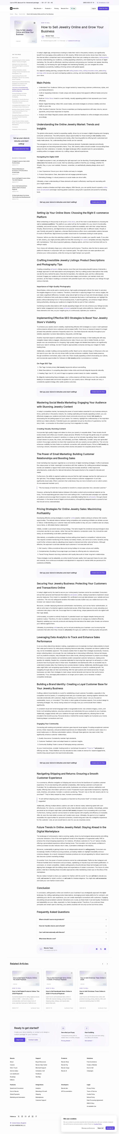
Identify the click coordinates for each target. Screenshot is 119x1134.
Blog (16, 14)
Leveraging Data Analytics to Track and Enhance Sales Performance (21, 106)
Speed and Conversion (16, 1088)
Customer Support (41, 1100)
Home (11, 14)
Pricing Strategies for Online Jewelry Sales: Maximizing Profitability (19, 95)
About (11, 1062)
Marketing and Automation (17, 1097)
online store (71, 222)
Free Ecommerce (92, 1062)
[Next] (107, 964)
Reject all (100, 1128)
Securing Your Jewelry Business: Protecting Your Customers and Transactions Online (20, 101)
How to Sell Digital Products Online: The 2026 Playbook (21, 179)
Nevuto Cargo (65, 1068)
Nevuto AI (64, 1071)
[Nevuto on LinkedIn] (32, 1116)
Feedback (38, 1074)
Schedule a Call (104, 2)
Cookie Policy (91, 1094)
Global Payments (15, 1094)
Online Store (49, 98)
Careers (12, 1065)
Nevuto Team (50, 36)
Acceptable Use (91, 1106)
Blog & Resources (41, 1062)
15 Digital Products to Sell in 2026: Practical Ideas (21, 162)
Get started (88, 1040)
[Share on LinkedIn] (105, 949)
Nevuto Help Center (41, 1065)
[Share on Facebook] (96, 949)
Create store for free (98, 202)
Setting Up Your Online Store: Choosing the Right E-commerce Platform (20, 66)
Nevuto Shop (65, 1062)
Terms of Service (92, 1091)
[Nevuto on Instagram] (22, 1116)
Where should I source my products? (51, 919)
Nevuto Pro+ (65, 8)
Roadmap (13, 1077)
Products (48, 8)
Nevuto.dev (64, 1088)
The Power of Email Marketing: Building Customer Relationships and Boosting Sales (20, 89)
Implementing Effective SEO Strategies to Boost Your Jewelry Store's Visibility (20, 77)
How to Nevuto (14, 1091)
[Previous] (102, 964)
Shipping (38, 1094)
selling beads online (75, 71)
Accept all (110, 1128)
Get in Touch (13, 1068)
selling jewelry (104, 57)
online (73, 518)
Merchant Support (41, 1068)
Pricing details (65, 1040)
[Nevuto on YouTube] (25, 1116)
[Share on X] (101, 949)
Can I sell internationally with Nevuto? (52, 932)
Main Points (15, 57)
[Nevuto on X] (18, 1116)
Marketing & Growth (41, 1091)
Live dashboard (14, 1074)
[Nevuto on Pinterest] (36, 1116)
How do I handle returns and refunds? (52, 926)
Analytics (38, 1088)
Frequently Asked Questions (19, 129)
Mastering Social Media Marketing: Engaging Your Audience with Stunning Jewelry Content (21, 83)
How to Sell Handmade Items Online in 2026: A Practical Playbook (19, 187)
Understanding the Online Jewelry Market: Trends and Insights (21, 60)
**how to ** (91, 748)
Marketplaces (39, 1097)
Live (74, 8)
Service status (14, 1071)
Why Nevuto (37, 8)
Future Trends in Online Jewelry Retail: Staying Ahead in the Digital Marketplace (21, 122)
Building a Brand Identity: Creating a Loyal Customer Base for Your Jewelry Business (21, 111)
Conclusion (15, 127)
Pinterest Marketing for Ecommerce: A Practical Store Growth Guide (20, 170)
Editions (12, 1079)
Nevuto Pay (64, 1065)
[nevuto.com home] (14, 8)
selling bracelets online (90, 71)
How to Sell (22, 14)
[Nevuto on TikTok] (29, 1116)
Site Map (38, 1077)
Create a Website (92, 1065)
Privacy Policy (91, 1088)
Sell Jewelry (84, 240)
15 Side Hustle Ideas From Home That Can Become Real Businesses (21, 196)
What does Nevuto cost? (47, 939)
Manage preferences (88, 1128)
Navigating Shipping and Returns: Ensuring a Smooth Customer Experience (20, 117)
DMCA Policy (90, 1103)
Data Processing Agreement (95, 1100)
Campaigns (90, 1071)
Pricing (56, 8)
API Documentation (66, 1091)
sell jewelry (54, 269)
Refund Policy (91, 1097)
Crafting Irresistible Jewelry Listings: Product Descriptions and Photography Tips (21, 71)
